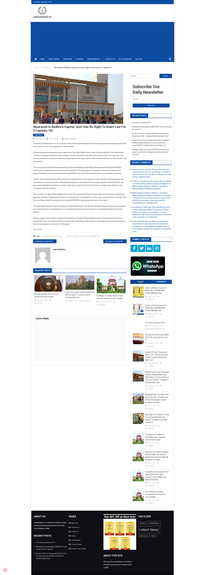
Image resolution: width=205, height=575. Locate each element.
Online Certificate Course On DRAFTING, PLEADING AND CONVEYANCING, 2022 (155, 290)
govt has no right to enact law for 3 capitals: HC (83, 236)
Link (40, 229)
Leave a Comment (70, 139)
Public (153, 536)
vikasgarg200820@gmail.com (155, 329)
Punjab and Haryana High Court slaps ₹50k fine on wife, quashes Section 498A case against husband (157, 476)
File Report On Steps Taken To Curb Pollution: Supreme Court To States (110, 297)
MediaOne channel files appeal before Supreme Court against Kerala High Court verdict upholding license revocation (46, 241)
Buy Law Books (125, 59)
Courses (79, 59)
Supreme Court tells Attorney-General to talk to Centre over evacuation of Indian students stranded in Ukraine (116, 241)
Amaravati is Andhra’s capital (52, 236)
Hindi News (67, 59)
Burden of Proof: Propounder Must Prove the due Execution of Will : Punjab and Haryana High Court (156, 356)
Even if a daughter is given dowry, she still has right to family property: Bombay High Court (79, 294)
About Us (74, 523)
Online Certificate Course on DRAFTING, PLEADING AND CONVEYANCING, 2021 (155, 307)
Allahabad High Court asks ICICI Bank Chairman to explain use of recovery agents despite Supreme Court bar (150, 152)
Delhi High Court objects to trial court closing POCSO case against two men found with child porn (157, 418)
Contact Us (110, 59)
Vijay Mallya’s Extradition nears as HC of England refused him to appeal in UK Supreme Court (151, 228)
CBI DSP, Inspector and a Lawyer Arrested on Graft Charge (46, 295)
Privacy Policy (76, 544)
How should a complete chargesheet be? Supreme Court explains (155, 494)
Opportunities (93, 59)
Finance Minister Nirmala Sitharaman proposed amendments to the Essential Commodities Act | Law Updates (150, 223)
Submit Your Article (78, 549)
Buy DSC (139, 59)
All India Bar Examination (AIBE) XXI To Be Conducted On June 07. (157, 337)
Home (42, 59)
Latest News (54, 59)
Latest (140, 282)
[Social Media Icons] (134, 248)
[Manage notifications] (5, 570)
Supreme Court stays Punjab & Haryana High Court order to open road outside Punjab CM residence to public (156, 456)
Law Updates (53, 139)
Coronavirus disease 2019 (141, 122)
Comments (161, 282)
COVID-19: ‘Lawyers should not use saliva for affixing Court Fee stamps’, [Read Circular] (151, 174)
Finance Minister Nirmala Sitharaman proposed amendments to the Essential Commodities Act (152, 214)
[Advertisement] (102, 38)
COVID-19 (75, 532)
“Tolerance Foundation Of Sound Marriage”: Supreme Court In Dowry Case (155, 437)
